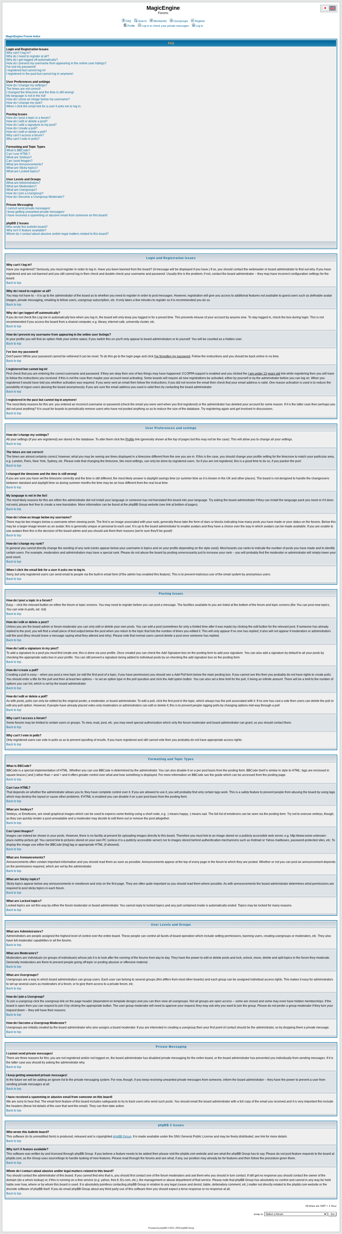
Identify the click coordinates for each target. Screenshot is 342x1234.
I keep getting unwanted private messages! (35, 212)
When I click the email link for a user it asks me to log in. (43, 106)
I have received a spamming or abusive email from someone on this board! (56, 215)
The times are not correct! (23, 89)
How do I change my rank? (24, 103)
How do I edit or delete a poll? (26, 132)
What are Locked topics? (23, 171)
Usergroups (181, 21)
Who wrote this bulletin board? (27, 227)
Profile (131, 25)
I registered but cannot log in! (26, 70)
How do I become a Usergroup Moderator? (35, 197)
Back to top (13, 283)
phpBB (163, 1227)
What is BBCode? (18, 150)
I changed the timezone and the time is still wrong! (40, 92)
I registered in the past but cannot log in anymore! (39, 74)
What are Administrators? (23, 183)
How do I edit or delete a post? (27, 121)
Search (142, 21)
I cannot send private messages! (28, 208)
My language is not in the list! (26, 96)
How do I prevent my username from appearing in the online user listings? (56, 63)
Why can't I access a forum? (25, 135)
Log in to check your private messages (165, 25)
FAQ (128, 21)
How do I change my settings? (26, 85)
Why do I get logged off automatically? (32, 60)
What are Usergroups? (21, 190)
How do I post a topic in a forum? (28, 118)
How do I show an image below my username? (38, 99)
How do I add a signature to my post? (31, 125)
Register (200, 21)
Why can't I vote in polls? (23, 139)
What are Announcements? (24, 164)
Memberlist (160, 21)
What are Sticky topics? (22, 168)
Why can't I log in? (18, 53)
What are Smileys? (19, 157)
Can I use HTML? (18, 154)
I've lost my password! (21, 67)
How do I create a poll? (22, 128)
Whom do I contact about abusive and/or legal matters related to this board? (57, 234)
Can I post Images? (19, 161)
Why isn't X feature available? (26, 230)
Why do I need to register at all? (27, 56)
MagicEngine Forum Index (23, 36)
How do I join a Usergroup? (25, 193)
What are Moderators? (21, 186)
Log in (199, 25)
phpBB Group (122, 1136)
